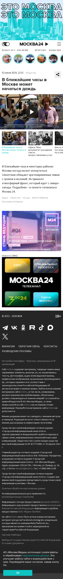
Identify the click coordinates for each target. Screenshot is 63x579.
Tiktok (41, 327)
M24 (19, 316)
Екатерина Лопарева (12, 202)
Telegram (5, 327)
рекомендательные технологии (18, 497)
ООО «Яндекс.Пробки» (29, 511)
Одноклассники (23, 327)
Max (50, 327)
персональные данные (35, 555)
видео (5, 198)
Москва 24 (31, 44)
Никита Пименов (40, 198)
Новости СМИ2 (10, 255)
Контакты (50, 346)
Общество (31, 73)
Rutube (32, 327)
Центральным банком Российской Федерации (31, 507)
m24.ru (10, 369)
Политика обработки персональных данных (23, 488)
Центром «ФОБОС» (50, 502)
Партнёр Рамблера (11, 535)
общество (15, 198)
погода (26, 198)
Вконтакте (14, 327)
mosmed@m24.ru (24, 468)
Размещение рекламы (17, 351)
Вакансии (8, 346)
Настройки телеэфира (13, 361)
